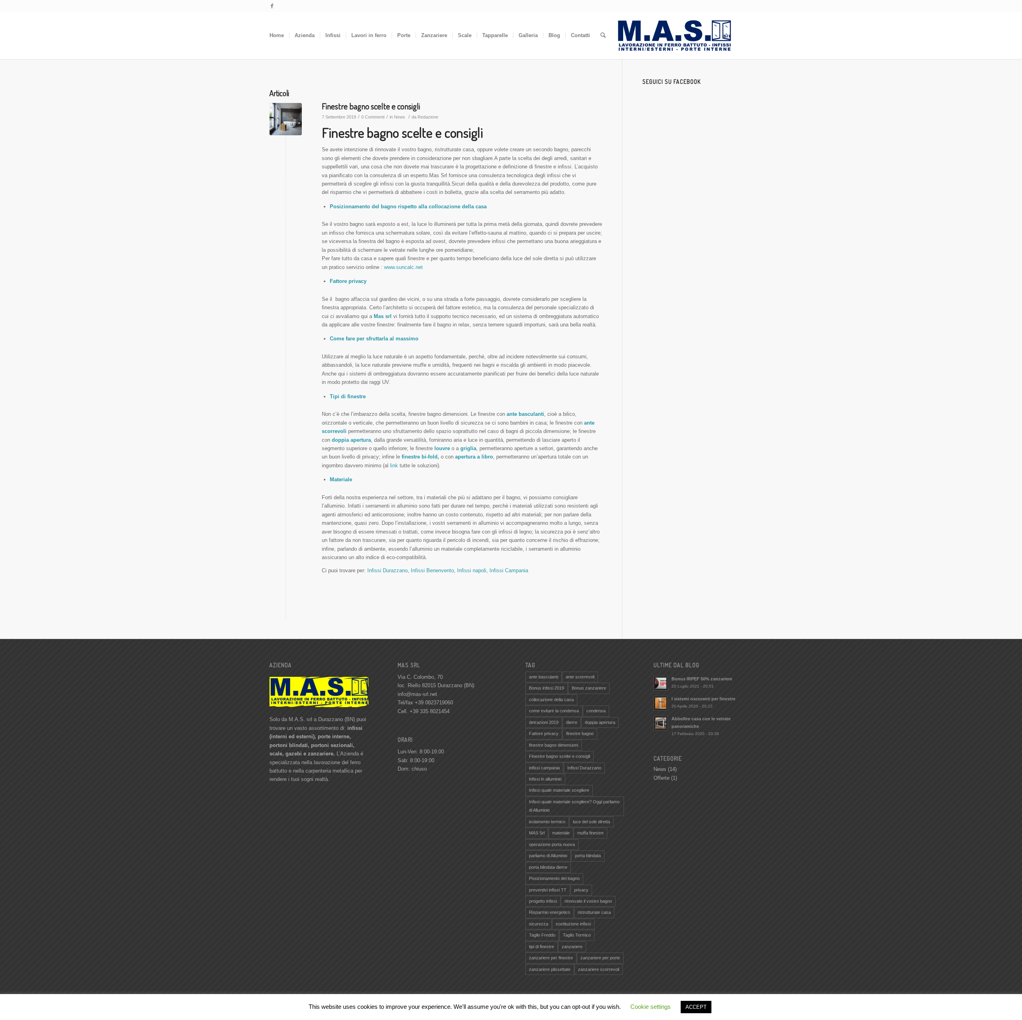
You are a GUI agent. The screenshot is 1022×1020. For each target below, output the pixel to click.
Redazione (428, 117)
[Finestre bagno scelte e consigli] (285, 119)
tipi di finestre (541, 946)
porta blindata (588, 855)
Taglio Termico (577, 935)
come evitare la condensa (554, 710)
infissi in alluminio (545, 779)
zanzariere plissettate (549, 969)
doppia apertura (600, 722)
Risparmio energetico (549, 912)
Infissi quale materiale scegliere (559, 790)
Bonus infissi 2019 (546, 688)
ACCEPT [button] (696, 1007)
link (394, 465)
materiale (561, 832)
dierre (571, 722)
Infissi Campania (508, 570)
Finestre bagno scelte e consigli (371, 106)
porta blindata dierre (548, 867)
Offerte (661, 778)
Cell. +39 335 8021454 (424, 711)
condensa (596, 710)
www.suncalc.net (403, 267)
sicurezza (538, 923)
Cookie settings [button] (650, 1006)
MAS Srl (537, 832)
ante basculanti (543, 676)
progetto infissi (543, 901)
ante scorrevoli (580, 676)
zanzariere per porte (600, 957)
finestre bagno (580, 733)
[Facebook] (272, 6)
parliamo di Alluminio (548, 855)
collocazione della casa (551, 699)
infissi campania (544, 767)
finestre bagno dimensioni (553, 745)
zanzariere (572, 946)
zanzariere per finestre (551, 957)
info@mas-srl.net (417, 694)
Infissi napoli (471, 570)
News (399, 117)
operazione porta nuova (552, 844)
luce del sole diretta (591, 821)
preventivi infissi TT (547, 890)
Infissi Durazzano (387, 570)
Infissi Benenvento (432, 570)
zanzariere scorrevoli (598, 969)
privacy (581, 890)
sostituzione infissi (573, 923)
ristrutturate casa (594, 912)
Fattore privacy (544, 733)
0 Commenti (372, 117)
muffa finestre (590, 832)
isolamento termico (547, 821)
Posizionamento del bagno (554, 878)
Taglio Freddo (542, 935)
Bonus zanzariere (589, 688)
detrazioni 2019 (544, 722)
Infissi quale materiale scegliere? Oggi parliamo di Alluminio (574, 805)
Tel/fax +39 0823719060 (425, 703)
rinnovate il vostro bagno (588, 901)
